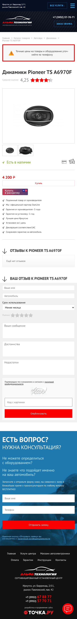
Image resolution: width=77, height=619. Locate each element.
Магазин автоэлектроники (55, 553)
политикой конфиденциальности (34, 538)
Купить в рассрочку (15, 192)
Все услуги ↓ (57, 5)
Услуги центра (28, 553)
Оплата (15, 560)
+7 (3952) (39, 597)
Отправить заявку (39, 524)
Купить (38, 183)
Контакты (61, 560)
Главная (6, 38)
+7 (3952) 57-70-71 (64, 17)
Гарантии (28, 560)
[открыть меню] (72, 6)
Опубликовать (39, 413)
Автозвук (38, 38)
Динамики (51, 38)
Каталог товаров (22, 38)
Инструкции (44, 560)
